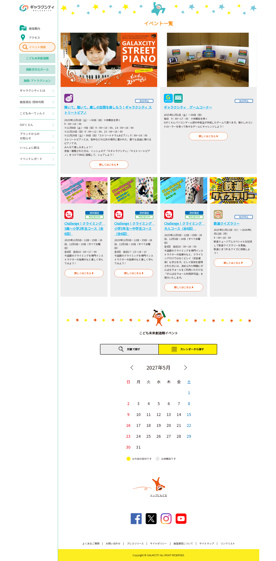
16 (128, 425)
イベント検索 (37, 47)
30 (128, 447)
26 (158, 436)
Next (185, 367)
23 (128, 436)
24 (138, 436)
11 (148, 414)
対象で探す (133, 349)
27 (168, 436)
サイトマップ (206, 543)
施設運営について (183, 543)
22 (189, 425)
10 (138, 414)
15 (189, 414)
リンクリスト (227, 543)
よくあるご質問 (90, 543)
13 (168, 414)
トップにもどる (158, 495)
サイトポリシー (158, 543)
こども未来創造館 (37, 58)
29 (189, 436)
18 (148, 425)
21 (179, 425)
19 (158, 425)
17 (138, 425)
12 (158, 414)
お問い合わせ (113, 543)
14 (179, 414)
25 (148, 436)
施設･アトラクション (37, 80)
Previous (131, 367)
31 (138, 447)
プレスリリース (135, 543)
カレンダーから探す (192, 349)
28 (179, 436)
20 (168, 425)
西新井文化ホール (37, 69)
